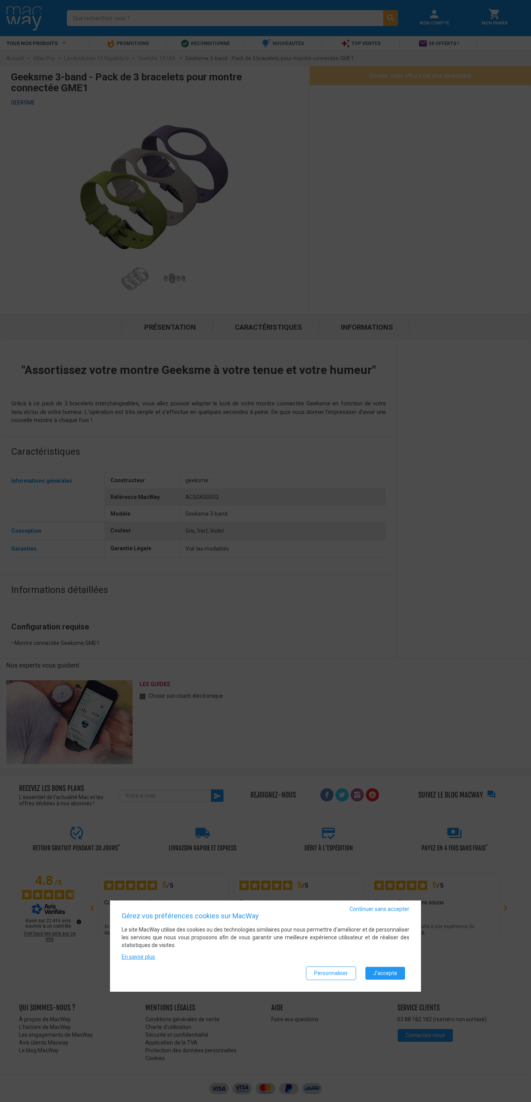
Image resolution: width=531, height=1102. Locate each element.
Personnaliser (331, 973)
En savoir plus (138, 957)
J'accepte (385, 973)
